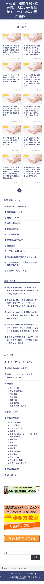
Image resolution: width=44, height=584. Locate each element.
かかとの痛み (15, 422)
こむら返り (14, 425)
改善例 (10, 384)
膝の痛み (13, 454)
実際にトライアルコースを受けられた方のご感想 (20, 375)
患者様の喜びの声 (15, 240)
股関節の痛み (15, 451)
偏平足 (12, 431)
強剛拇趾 (13, 400)
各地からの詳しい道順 (17, 271)
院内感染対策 (13, 469)
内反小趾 (13, 394)
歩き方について (14, 412)
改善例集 (11, 246)
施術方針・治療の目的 (17, 206)
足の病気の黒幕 (16, 460)
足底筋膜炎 (14, 403)
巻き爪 (12, 442)
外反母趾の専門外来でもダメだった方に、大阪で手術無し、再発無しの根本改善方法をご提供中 (22, 340)
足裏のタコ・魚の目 (18, 406)
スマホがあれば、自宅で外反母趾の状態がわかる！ (22, 263)
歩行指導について (15, 212)
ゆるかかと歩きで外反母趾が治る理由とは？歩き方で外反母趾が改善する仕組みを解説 (22, 315)
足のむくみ (14, 457)
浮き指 (12, 448)
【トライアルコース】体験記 (20, 362)
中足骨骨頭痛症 (16, 391)
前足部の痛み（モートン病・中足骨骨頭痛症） (23, 435)
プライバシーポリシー (17, 574)
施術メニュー (13, 218)
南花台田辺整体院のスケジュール (21, 257)
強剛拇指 (13, 445)
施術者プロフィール (16, 229)
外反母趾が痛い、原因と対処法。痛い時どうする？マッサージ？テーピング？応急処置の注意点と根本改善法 (22, 303)
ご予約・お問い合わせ (17, 251)
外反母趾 (13, 397)
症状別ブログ (13, 418)
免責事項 (31, 574)
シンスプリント (16, 428)
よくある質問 (13, 234)
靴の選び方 (12, 475)
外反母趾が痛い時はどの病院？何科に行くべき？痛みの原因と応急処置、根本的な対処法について (22, 291)
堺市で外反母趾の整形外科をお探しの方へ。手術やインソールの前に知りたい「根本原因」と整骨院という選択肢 (22, 328)
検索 (6, 553)
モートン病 (14, 388)
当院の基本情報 (14, 223)
